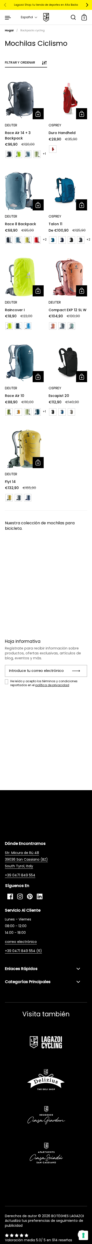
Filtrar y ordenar (20, 62)
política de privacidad (52, 685)
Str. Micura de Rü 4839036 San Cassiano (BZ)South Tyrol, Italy (26, 859)
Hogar (9, 30)
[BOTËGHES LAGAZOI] (46, 17)
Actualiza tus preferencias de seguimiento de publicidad (44, 1223)
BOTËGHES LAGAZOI (67, 1215)
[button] (29, 17)
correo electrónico (21, 941)
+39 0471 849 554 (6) (23, 950)
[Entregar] (77, 671)
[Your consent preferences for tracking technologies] (83, 1235)
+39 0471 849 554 (20, 875)
